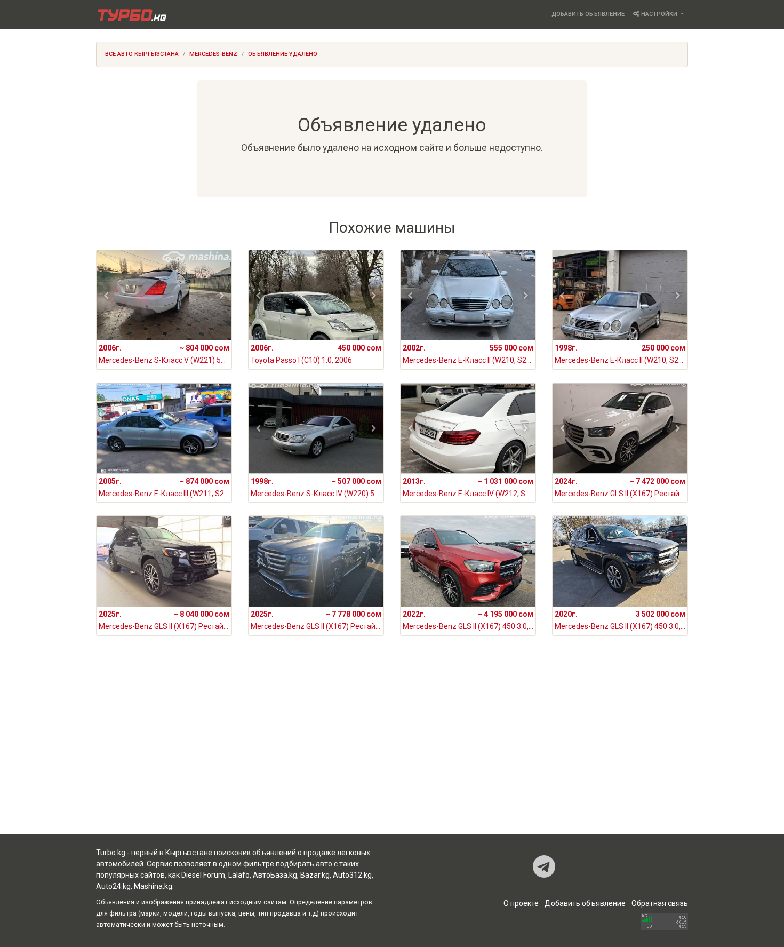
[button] (106, 295)
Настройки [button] (659, 14)
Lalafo (239, 875)
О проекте (521, 903)
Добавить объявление (588, 14)
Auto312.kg (352, 875)
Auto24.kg (113, 886)
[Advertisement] (392, 749)
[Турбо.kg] (131, 14)
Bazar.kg (315, 875)
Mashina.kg (153, 886)
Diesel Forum (203, 875)
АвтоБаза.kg (275, 875)
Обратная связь (659, 903)
